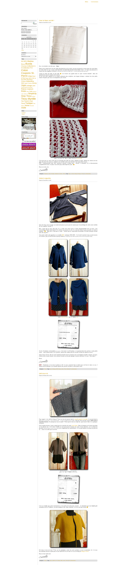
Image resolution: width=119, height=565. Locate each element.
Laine (33, 85)
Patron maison (27, 89)
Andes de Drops (64, 317)
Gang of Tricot (85, 551)
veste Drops (75, 425)
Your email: (24, 28)
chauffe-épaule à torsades (81, 419)
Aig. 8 (51, 560)
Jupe (23, 85)
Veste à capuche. (45, 178)
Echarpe (79, 173)
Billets (86, 1)
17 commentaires (73, 368)
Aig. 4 (70, 173)
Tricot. (64, 173)
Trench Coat (28, 101)
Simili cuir (26, 93)
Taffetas (33, 96)
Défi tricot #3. (43, 373)
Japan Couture (28, 83)
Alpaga (54, 368)
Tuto (34, 103)
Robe (23, 91)
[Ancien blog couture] (29, 123)
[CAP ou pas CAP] (29, 138)
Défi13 (30, 78)
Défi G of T (55, 560)
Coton (24, 70)
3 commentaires (87, 173)
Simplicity (32, 93)
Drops (26, 78)
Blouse (23, 64)
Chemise (24, 66)
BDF (63, 235)
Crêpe (30, 76)
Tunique (29, 103)
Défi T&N (26, 79)
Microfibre (30, 87)
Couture (24, 112)
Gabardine (30, 81)
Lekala (22, 87)
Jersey (34, 83)
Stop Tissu (26, 96)
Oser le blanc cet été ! (46, 20)
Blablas (30, 61)
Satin (31, 91)
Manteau (26, 87)
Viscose (32, 105)
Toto (22, 101)
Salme (27, 91)
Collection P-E (28, 68)
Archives (23, 54)
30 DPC (24, 61)
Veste (27, 105)
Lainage (29, 85)
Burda (28, 63)
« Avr (22, 50)
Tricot (23, 103)
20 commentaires (72, 560)
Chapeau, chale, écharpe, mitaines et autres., (53, 173)
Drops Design (79, 158)
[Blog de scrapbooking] (29, 129)
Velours (22, 105)
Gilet (22, 83)
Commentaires (94, 1)
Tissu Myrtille (28, 98)
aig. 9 (51, 368)
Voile (23, 107)
